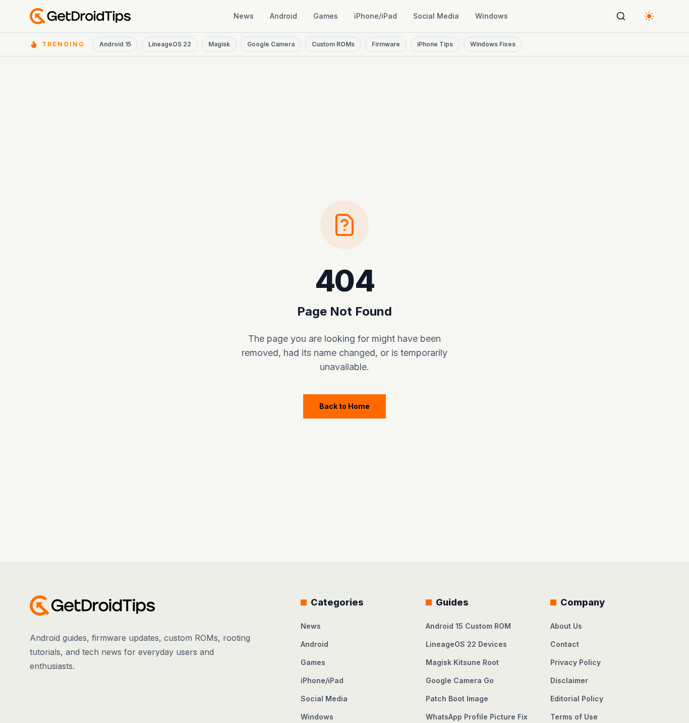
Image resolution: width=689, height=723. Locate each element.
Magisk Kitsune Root (462, 662)
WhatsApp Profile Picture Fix (477, 716)
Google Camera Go (460, 680)
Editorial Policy (576, 698)
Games (325, 16)
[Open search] (621, 16)
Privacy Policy (575, 662)
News (244, 16)
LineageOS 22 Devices (466, 644)
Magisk (219, 44)
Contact (564, 644)
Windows (491, 16)
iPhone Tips (435, 44)
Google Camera (271, 44)
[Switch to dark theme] (649, 16)
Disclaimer (569, 680)
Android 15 (115, 44)
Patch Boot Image (457, 698)
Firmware (386, 44)
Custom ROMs (333, 44)
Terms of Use (574, 716)
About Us (566, 626)
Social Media (436, 16)
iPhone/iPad (375, 16)
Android (283, 16)
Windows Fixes (492, 44)
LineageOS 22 (169, 44)
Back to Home (344, 406)
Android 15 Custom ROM (468, 626)
